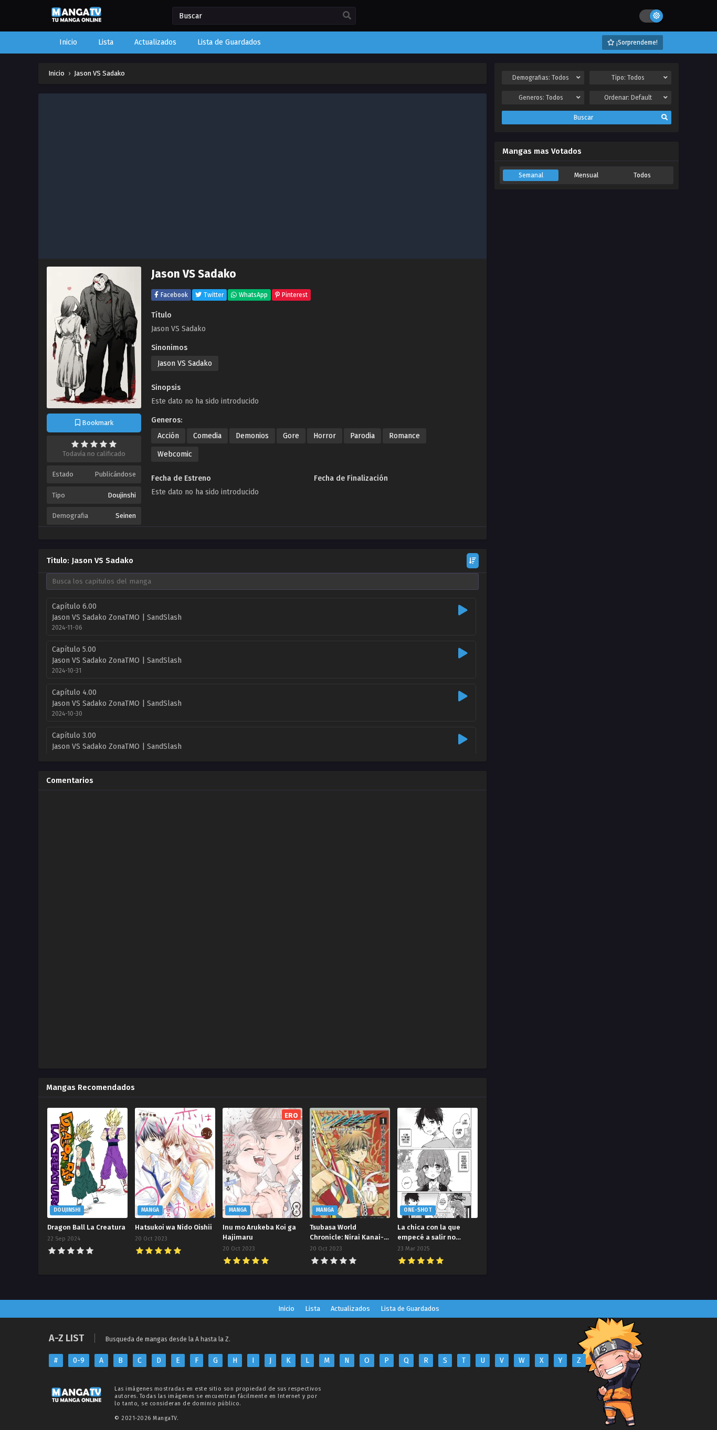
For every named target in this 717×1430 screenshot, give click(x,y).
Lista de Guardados (410, 1308)
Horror (324, 435)
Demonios (252, 435)
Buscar (583, 117)
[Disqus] (262, 929)
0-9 (79, 1360)
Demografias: (540, 77)
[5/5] (113, 444)
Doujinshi (122, 495)
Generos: (541, 97)
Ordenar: (628, 97)
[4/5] (103, 444)
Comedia (207, 435)
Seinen (125, 516)
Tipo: (628, 77)
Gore (291, 435)
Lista (312, 1308)
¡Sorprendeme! (636, 42)
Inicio (286, 1308)
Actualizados (350, 1308)
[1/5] (75, 444)
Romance (404, 435)
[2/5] (84, 444)
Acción (168, 435)
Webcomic (174, 454)
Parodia (362, 435)
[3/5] (94, 444)
